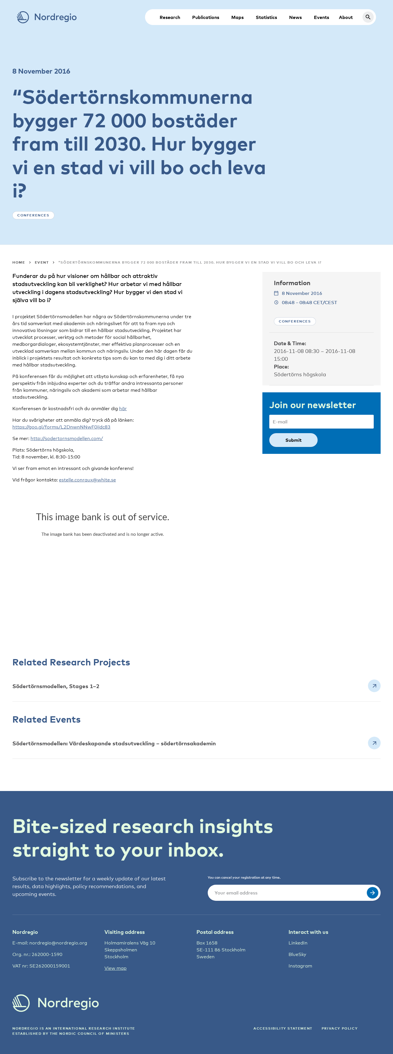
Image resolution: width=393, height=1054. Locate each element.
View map (115, 968)
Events (321, 17)
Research (170, 17)
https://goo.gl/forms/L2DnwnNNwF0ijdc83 (61, 427)
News (295, 17)
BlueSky (297, 954)
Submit (293, 440)
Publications (205, 17)
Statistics (266, 17)
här (123, 408)
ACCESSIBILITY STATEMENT (282, 1028)
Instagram (300, 966)
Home (18, 262)
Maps (237, 17)
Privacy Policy (340, 1028)
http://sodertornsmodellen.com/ (66, 438)
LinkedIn (298, 943)
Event (42, 262)
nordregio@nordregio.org (58, 943)
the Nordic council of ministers (89, 1033)
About (346, 17)
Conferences (33, 215)
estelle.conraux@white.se (87, 480)
